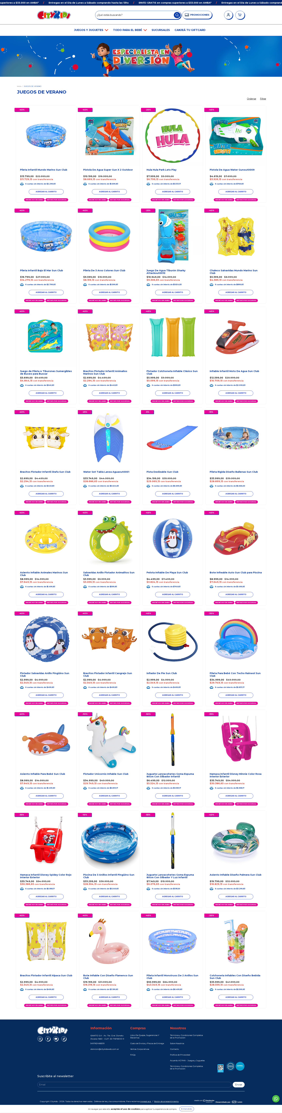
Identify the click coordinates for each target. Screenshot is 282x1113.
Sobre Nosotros (177, 1043)
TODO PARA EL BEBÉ (128, 30)
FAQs (132, 1055)
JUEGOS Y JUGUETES (89, 30)
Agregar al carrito (172, 192)
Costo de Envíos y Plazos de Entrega (147, 1043)
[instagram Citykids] (39, 1038)
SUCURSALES (161, 30)
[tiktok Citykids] (63, 1038)
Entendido (186, 1109)
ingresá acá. (145, 1101)
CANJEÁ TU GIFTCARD (190, 30)
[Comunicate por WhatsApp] (276, 1098)
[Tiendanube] (204, 1102)
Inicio (19, 86)
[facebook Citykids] (47, 1038)
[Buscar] (177, 15)
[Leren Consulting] (229, 1102)
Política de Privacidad (180, 1055)
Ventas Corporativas (139, 1049)
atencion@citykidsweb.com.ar (104, 1049)
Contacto (174, 1049)
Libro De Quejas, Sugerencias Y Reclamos (144, 1036)
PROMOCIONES (199, 14)
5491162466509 (97, 1043)
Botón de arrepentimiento (166, 1101)
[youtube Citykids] (55, 1038)
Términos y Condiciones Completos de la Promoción (186, 1036)
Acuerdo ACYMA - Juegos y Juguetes (187, 1060)
